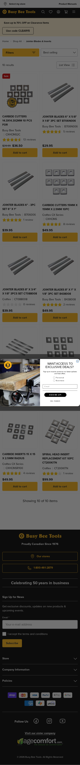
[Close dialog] (77, 361)
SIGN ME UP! (55, 395)
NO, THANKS (55, 401)
